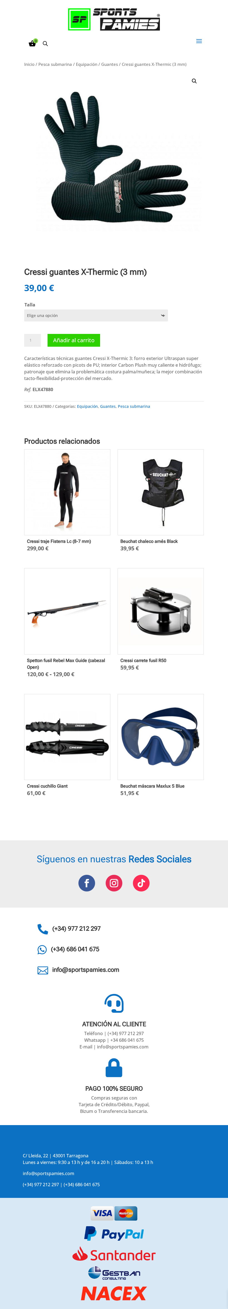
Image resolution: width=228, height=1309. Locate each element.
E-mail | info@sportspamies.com (114, 1047)
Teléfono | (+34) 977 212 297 (114, 1033)
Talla (29, 305)
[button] (194, 81)
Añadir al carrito (74, 340)
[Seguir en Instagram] (114, 883)
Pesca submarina (55, 64)
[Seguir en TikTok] (141, 883)
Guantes (109, 64)
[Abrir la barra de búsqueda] (45, 43)
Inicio (29, 64)
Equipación (86, 64)
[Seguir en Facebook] (86, 883)
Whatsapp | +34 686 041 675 (114, 1040)
